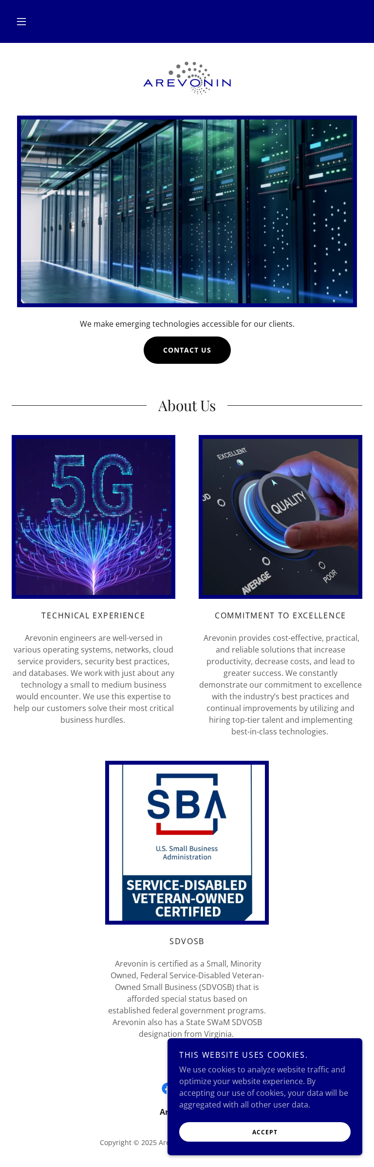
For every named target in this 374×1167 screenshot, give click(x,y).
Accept (265, 1132)
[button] (21, 21)
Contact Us (187, 350)
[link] (187, 78)
